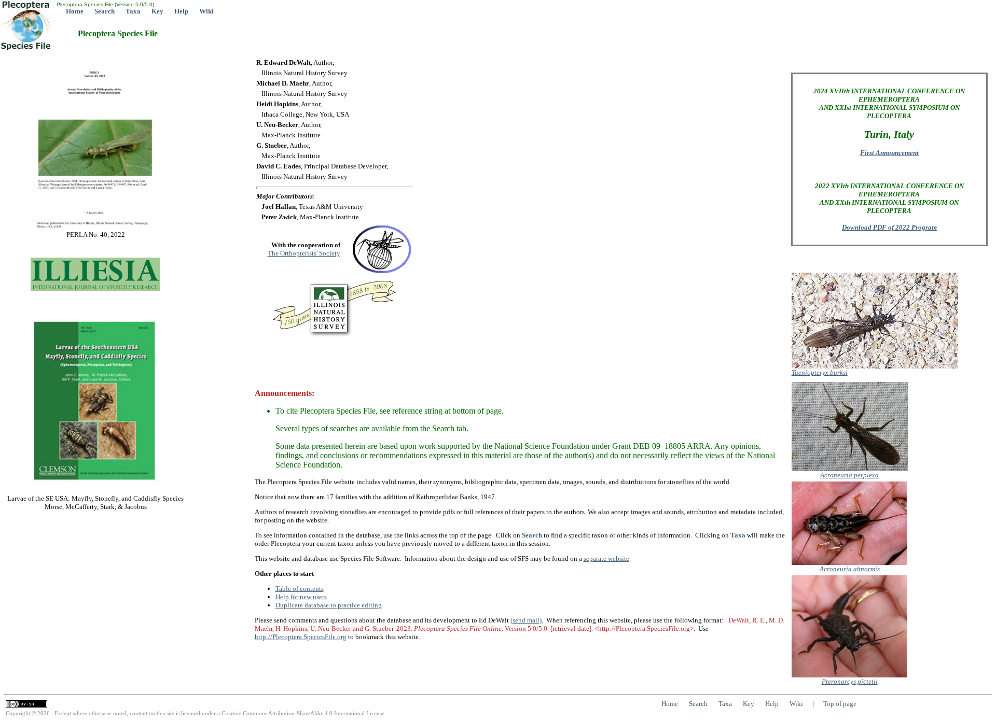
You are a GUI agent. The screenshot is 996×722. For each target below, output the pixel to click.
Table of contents (299, 588)
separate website (606, 558)
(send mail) (526, 620)
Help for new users (301, 597)
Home (75, 11)
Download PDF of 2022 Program (889, 227)
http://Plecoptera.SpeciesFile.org (301, 637)
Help (181, 11)
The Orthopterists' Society (304, 253)
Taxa (133, 11)
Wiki (206, 11)
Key (157, 11)
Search (104, 11)
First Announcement (889, 153)
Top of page (839, 703)
